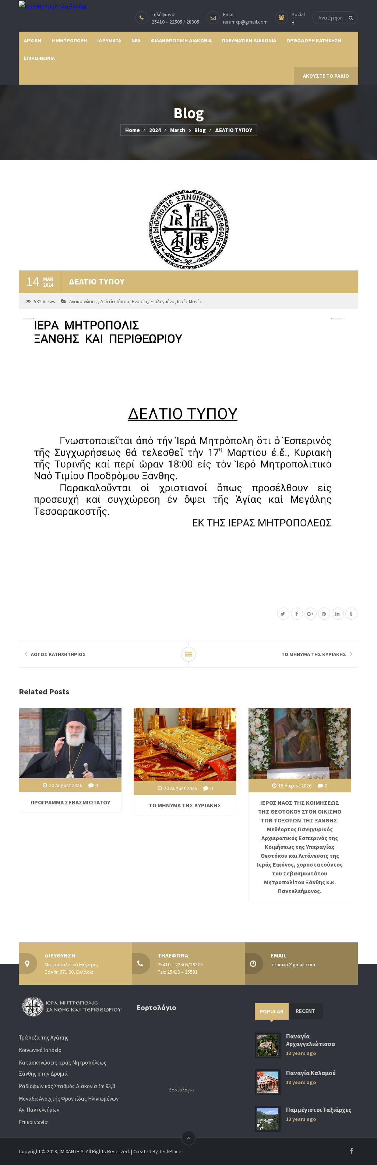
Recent (306, 1011)
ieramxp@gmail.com (245, 21)
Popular (271, 1011)
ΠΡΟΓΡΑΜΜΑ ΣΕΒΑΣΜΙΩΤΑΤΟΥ (70, 802)
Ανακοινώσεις (83, 301)
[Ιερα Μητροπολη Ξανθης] (53, 6)
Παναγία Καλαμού (311, 1073)
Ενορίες (140, 301)
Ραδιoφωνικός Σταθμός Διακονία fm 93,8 (67, 1086)
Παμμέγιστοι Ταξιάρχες (318, 1110)
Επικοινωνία (33, 1122)
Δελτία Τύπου (114, 301)
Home (132, 130)
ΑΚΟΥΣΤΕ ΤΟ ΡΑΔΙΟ (326, 75)
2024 (155, 130)
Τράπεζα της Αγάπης (43, 1037)
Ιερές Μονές (189, 301)
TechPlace (170, 1151)
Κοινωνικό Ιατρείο (40, 1050)
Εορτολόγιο (181, 1089)
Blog (200, 130)
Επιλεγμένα (163, 301)
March (177, 130)
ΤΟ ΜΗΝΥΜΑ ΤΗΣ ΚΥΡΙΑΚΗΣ (185, 805)
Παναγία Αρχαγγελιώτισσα (310, 1040)
